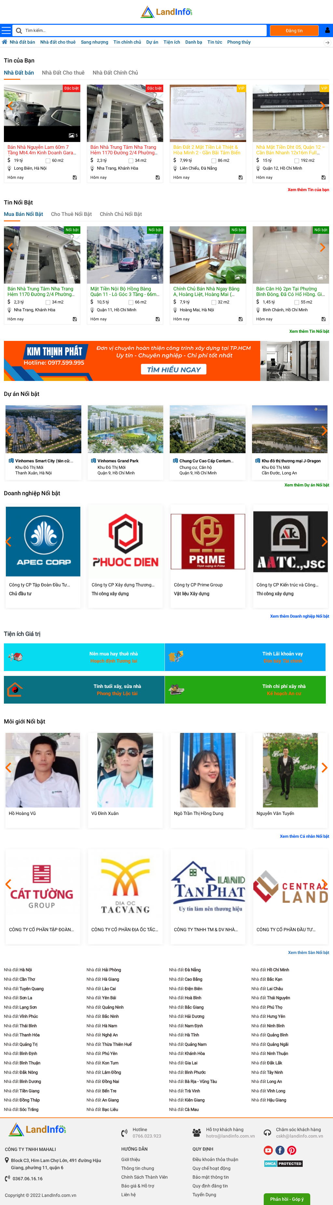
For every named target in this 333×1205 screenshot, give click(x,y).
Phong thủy (239, 42)
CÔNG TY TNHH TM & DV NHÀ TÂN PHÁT (204, 929)
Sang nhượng (94, 42)
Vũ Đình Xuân (105, 813)
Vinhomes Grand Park (118, 460)
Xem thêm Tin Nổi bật (309, 331)
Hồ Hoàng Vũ (22, 813)
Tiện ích (172, 42)
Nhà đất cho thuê (58, 42)
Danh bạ (193, 42)
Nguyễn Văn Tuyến (275, 813)
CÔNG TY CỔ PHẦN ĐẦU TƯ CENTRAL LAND (285, 929)
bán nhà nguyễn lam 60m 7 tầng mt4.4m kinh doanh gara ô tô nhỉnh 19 (40, 152)
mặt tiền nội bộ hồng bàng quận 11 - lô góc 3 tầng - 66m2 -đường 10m (124, 294)
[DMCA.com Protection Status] (294, 1164)
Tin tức (214, 42)
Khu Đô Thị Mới (29, 467)
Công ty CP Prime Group (198, 584)
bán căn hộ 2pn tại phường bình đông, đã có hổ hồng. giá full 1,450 (290, 294)
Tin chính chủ (127, 42)
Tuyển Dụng (204, 1194)
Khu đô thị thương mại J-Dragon (291, 460)
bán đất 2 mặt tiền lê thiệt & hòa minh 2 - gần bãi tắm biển (206, 150)
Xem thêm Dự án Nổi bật (307, 485)
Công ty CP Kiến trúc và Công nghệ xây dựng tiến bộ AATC (286, 585)
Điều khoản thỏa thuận (215, 1159)
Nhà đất (18, 969)
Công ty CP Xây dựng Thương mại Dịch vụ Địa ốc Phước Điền (122, 585)
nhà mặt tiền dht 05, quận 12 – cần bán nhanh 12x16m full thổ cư (290, 152)
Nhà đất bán (22, 42)
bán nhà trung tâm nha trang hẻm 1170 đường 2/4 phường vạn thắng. (123, 152)
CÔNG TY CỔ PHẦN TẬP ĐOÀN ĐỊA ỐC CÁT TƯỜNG (40, 929)
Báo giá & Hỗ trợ (137, 1185)
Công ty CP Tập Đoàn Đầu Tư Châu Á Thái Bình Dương (38, 585)
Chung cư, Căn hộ (196, 467)
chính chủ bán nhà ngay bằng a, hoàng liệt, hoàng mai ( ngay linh (206, 294)
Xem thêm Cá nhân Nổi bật (304, 836)
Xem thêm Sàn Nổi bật (308, 952)
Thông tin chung (137, 1168)
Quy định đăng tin (210, 1185)
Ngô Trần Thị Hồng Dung (198, 813)
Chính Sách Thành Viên (144, 1177)
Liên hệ (128, 1194)
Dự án (152, 42)
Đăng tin (294, 30)
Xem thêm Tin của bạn (308, 189)
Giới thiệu (130, 1159)
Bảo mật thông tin (211, 1177)
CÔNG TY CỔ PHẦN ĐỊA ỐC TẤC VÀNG (123, 929)
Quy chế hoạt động (212, 1168)
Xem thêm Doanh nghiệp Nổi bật (299, 616)
